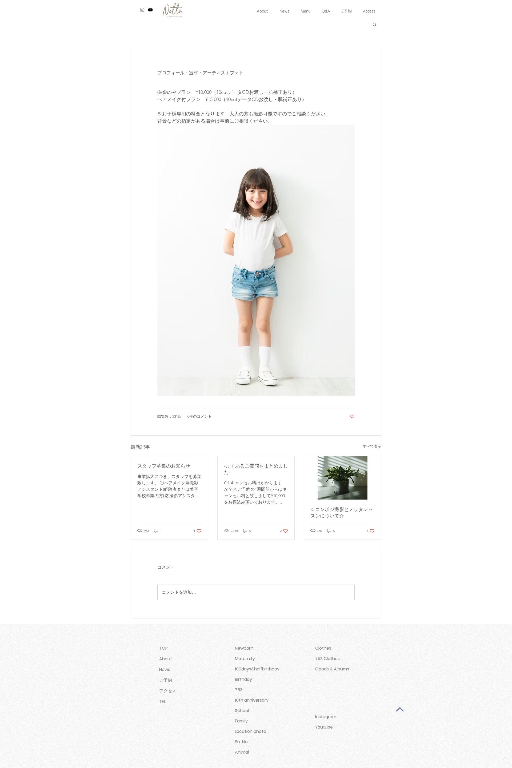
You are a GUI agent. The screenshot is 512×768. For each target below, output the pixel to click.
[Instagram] (142, 10)
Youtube (324, 727)
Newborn (244, 648)
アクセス (167, 691)
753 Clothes (327, 659)
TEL (162, 701)
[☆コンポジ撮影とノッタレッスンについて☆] (342, 478)
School (242, 710)
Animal (242, 752)
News (164, 669)
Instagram (325, 717)
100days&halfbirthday (257, 669)
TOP (163, 648)
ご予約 (165, 680)
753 (238, 690)
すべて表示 (372, 446)
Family (241, 721)
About (165, 659)
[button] (374, 24)
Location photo (250, 731)
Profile (241, 742)
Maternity (245, 659)
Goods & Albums (332, 669)
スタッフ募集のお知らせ (163, 466)
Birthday (243, 679)
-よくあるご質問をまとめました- (256, 469)
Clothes (323, 648)
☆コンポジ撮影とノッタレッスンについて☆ (341, 512)
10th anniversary (252, 700)
